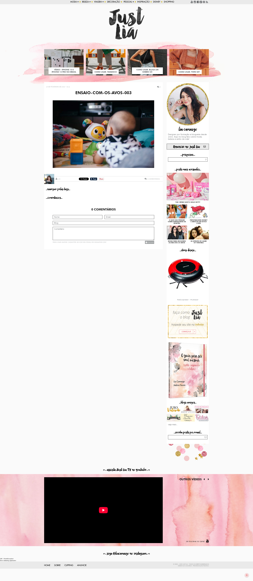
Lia (59, 179)
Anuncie (81, 565)
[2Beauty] (188, 418)
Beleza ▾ (86, 2)
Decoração (113, 2)
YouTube (192, 2)
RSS (207, 2)
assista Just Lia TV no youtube (126, 469)
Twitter (201, 2)
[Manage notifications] (247, 575)
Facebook (198, 2)
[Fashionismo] (202, 409)
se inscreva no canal (195, 541)
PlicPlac (206, 566)
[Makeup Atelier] (188, 409)
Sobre (57, 565)
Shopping (169, 2)
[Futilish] (202, 418)
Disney (156, 2)
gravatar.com (100, 242)
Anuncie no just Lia (186, 146)
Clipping (68, 565)
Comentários (153, 179)
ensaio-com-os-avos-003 (103, 93)
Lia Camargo (187, 566)
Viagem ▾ (99, 2)
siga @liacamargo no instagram (126, 553)
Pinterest (204, 2)
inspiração (143, 2)
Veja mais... (173, 425)
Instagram (195, 2)
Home (47, 565)
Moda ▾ (74, 2)
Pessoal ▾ (129, 2)
